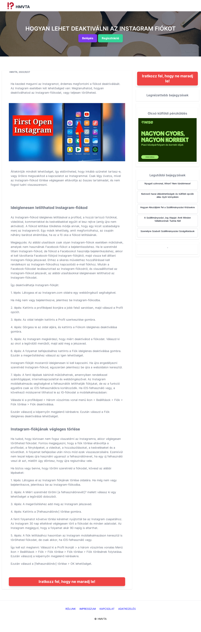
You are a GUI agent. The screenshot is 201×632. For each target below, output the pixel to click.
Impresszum (87, 608)
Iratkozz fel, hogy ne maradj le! (67, 581)
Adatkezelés (127, 608)
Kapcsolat (107, 608)
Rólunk (70, 608)
